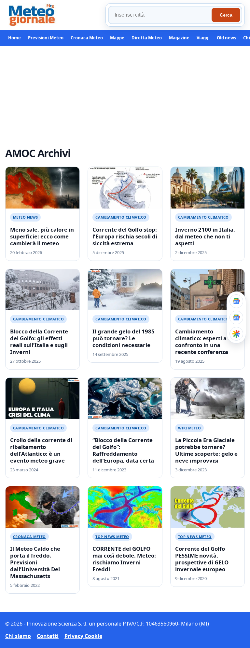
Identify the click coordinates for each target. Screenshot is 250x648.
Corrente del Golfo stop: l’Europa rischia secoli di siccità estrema (124, 236)
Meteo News (25, 217)
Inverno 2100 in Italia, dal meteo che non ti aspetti (205, 236)
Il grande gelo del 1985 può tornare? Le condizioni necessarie (123, 338)
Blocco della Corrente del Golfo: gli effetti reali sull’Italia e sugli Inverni (39, 341)
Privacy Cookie (83, 636)
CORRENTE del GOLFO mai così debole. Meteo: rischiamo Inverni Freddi (124, 559)
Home (14, 38)
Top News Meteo (112, 536)
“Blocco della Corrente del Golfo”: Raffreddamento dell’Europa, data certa (123, 450)
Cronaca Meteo (87, 38)
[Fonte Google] (236, 301)
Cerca (226, 15)
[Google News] (236, 317)
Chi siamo (18, 636)
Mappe (117, 38)
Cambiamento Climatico (120, 217)
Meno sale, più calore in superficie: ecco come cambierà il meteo (42, 236)
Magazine (179, 38)
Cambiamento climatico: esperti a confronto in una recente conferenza (201, 341)
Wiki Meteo (189, 427)
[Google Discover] (236, 334)
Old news (226, 38)
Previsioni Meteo (45, 38)
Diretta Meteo (147, 38)
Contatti (48, 636)
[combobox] (161, 15)
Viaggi (203, 38)
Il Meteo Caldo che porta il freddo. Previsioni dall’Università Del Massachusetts (35, 562)
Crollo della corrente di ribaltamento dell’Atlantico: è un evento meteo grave (41, 450)
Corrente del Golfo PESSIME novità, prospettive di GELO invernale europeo (202, 559)
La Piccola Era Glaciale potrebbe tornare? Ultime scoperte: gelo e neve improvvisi (206, 450)
